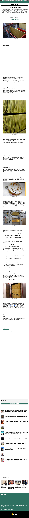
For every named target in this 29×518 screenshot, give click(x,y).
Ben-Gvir (18, 0)
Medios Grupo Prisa (14, 515)
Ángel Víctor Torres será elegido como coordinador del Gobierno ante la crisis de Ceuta (4, 486)
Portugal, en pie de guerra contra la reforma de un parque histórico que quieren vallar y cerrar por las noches (16, 427)
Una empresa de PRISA (14, 514)
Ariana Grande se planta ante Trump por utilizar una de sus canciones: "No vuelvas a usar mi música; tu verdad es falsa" (16, 460)
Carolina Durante (21, 0)
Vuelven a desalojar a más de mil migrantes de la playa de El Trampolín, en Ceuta (18, 486)
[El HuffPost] (15, 2)
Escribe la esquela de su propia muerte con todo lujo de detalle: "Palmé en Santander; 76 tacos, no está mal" (15, 449)
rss (1, 501)
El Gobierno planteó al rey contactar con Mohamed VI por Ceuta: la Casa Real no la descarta (24, 486)
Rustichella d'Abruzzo (11, 305)
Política (14, 4)
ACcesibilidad (16, 501)
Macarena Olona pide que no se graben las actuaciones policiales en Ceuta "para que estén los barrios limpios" (11, 486)
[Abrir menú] (1, 2)
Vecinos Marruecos (6, 0)
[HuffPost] (3, 494)
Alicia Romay (6, 328)
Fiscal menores (10, 0)
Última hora (26, 2)
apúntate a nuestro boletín (14, 403)
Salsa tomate (25, 0)
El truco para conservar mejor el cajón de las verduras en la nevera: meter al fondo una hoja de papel (16, 443)
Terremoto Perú (14, 0)
